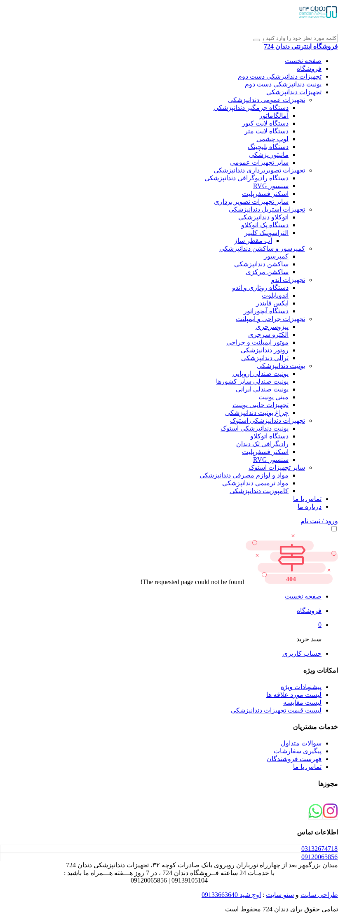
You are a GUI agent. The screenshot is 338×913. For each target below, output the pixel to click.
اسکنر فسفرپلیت (265, 193)
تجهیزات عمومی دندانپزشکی (266, 99)
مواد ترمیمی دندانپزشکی (255, 483)
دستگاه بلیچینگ (268, 146)
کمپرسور (276, 256)
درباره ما (310, 506)
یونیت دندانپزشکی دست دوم (283, 84)
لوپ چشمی (272, 138)
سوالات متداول (301, 743)
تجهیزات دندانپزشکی (294, 92)
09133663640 (220, 894)
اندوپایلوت (275, 295)
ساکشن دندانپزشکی (261, 264)
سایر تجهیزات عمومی (259, 162)
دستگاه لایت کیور (265, 123)
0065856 (319, 856)
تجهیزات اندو (288, 279)
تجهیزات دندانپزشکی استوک (267, 420)
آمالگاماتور (274, 115)
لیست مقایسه (302, 702)
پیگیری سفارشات (298, 751)
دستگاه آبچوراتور (266, 310)
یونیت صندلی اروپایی (260, 373)
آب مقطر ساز (253, 240)
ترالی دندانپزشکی (265, 357)
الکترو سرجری (268, 334)
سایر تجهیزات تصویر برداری (251, 201)
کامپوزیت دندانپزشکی (259, 490)
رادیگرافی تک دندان (262, 443)
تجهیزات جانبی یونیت (260, 404)
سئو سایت (280, 894)
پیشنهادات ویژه (301, 686)
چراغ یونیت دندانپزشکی (257, 412)
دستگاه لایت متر (266, 131)
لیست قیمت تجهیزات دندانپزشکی (276, 710)
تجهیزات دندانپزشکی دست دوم (280, 76)
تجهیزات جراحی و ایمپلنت (270, 318)
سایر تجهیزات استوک (277, 467)
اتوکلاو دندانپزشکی (263, 217)
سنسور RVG (271, 185)
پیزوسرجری (272, 326)
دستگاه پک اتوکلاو (265, 224)
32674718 (319, 848)
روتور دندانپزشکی (265, 350)
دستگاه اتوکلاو (269, 436)
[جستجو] (257, 40)
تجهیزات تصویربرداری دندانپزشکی (259, 170)
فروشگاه (309, 68)
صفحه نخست (303, 60)
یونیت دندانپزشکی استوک (255, 428)
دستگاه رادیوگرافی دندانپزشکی (246, 178)
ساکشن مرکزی (267, 271)
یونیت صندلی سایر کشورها (252, 381)
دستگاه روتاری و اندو (260, 287)
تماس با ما (307, 498)
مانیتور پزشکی (269, 154)
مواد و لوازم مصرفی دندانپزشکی (244, 475)
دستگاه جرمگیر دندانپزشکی (251, 107)
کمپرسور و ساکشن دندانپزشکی (262, 248)
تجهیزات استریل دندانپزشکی (267, 209)
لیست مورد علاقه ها (294, 694)
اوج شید (249, 894)
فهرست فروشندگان (294, 758)
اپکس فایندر (272, 303)
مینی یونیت (273, 397)
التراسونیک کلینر (266, 232)
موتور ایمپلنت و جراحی (257, 342)
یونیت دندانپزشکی (281, 365)
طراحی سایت (319, 894)
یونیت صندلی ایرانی (262, 389)
